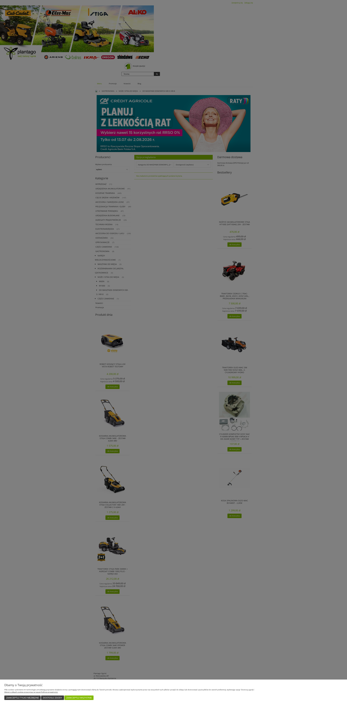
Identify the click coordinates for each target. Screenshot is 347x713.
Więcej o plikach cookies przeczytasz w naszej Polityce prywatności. (31, 692)
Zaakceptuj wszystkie (79, 698)
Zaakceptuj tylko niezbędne (22, 698)
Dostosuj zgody (52, 698)
